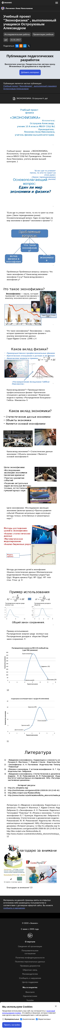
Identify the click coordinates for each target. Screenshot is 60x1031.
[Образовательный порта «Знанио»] (7, 3)
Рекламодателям (30, 974)
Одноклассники (30, 996)
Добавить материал (30, 72)
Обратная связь (30, 970)
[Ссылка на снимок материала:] (30, 127)
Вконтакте (30, 992)
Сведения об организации (30, 946)
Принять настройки (12, 1025)
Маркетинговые (44, 1019)
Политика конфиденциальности (30, 958)
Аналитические (29, 1019)
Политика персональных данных (30, 962)
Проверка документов (30, 966)
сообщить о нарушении (14, 908)
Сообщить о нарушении (30, 978)
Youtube (30, 1000)
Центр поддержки (30, 982)
